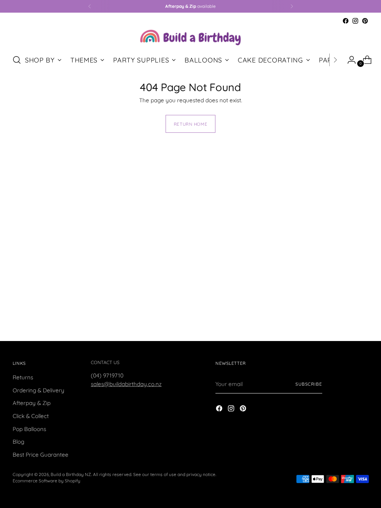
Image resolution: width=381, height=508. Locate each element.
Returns (23, 377)
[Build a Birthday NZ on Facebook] (345, 20)
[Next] (292, 6)
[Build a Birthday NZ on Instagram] (355, 20)
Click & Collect (31, 415)
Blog (18, 441)
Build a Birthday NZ (71, 474)
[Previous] (89, 6)
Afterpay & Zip (32, 402)
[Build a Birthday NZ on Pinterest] (365, 20)
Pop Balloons (29, 429)
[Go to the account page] (348, 59)
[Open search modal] (16, 59)
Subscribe (308, 384)
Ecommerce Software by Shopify (46, 480)
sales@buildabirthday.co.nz (126, 384)
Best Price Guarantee (40, 454)
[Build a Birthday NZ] (190, 36)
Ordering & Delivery (38, 390)
